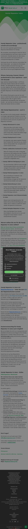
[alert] (14, 264)
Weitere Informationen (14, 261)
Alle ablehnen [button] (14, 275)
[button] (14, 264)
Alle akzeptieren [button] (14, 272)
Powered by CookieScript (14, 280)
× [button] (23, 248)
